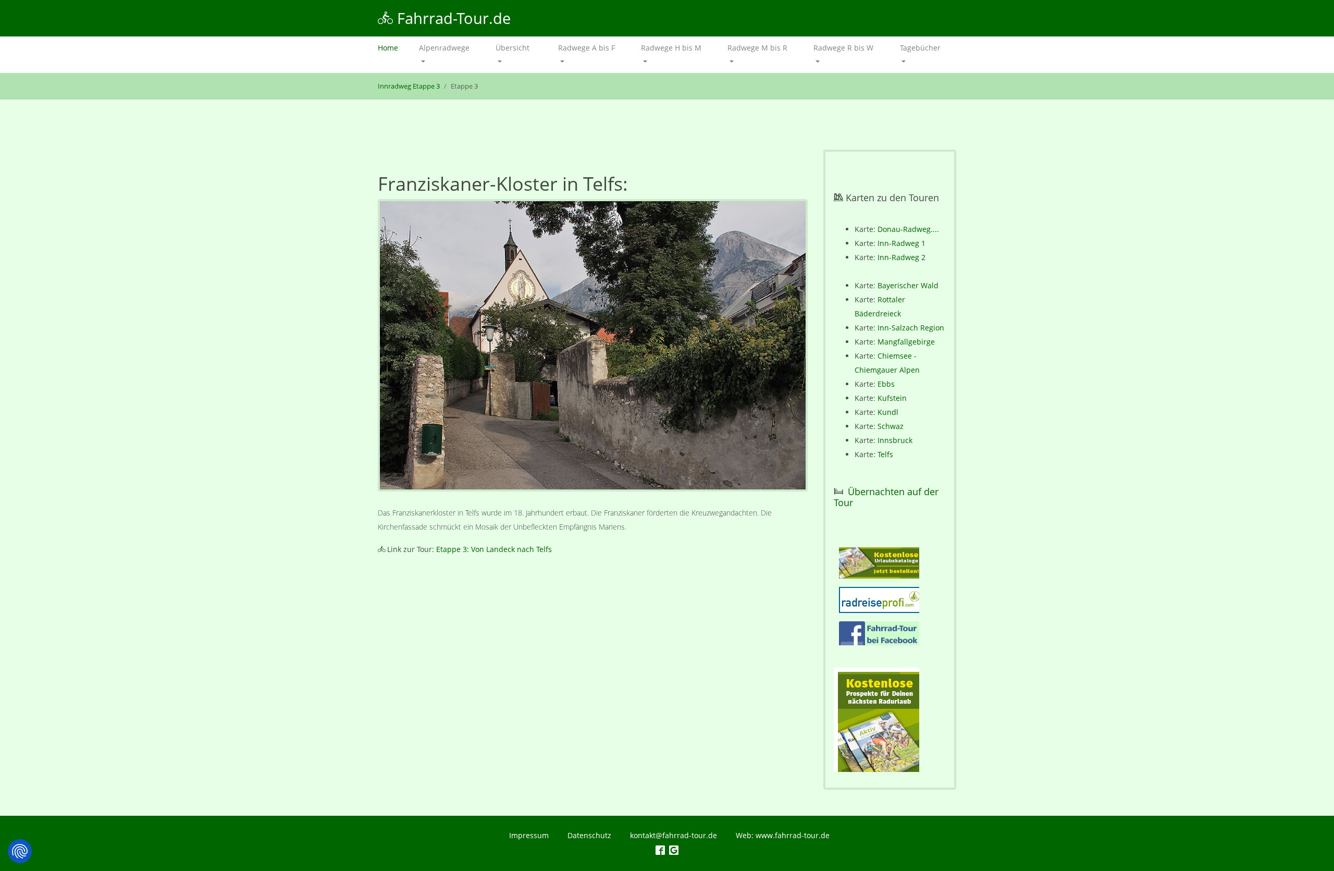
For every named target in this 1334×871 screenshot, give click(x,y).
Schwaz (891, 426)
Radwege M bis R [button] (757, 48)
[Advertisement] (593, 652)
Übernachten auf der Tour (886, 497)
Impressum (529, 835)
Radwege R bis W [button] (843, 48)
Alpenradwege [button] (444, 48)
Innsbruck (895, 440)
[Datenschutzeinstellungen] (20, 851)
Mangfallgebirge (906, 342)
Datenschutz (589, 835)
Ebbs (886, 384)
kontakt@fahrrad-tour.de (673, 835)
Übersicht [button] (512, 48)
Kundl (888, 412)
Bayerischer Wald (908, 285)
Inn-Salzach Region (911, 328)
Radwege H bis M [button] (671, 48)
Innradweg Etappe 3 (409, 86)
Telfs (885, 454)
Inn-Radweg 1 (901, 243)
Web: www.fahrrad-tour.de (783, 835)
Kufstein (892, 398)
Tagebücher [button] (920, 48)
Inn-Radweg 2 (901, 257)
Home (393, 48)
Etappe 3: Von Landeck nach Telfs (494, 549)
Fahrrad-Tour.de (452, 18)
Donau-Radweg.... (908, 229)
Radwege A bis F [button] (586, 48)
